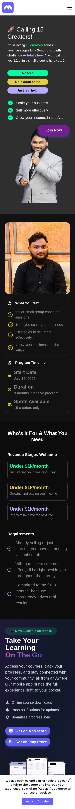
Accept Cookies (37, 801)
